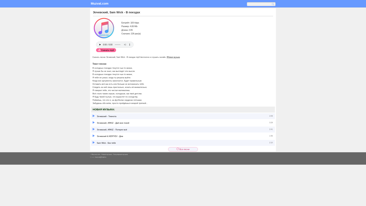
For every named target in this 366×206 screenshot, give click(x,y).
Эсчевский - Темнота (106, 116)
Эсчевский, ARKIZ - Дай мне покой (112, 123)
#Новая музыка (173, 57)
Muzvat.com (96, 154)
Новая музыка (106, 154)
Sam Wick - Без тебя (106, 143)
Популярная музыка (120, 154)
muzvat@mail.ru (100, 157)
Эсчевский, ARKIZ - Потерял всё (111, 129)
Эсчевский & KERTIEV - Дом (109, 136)
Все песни (184, 149)
